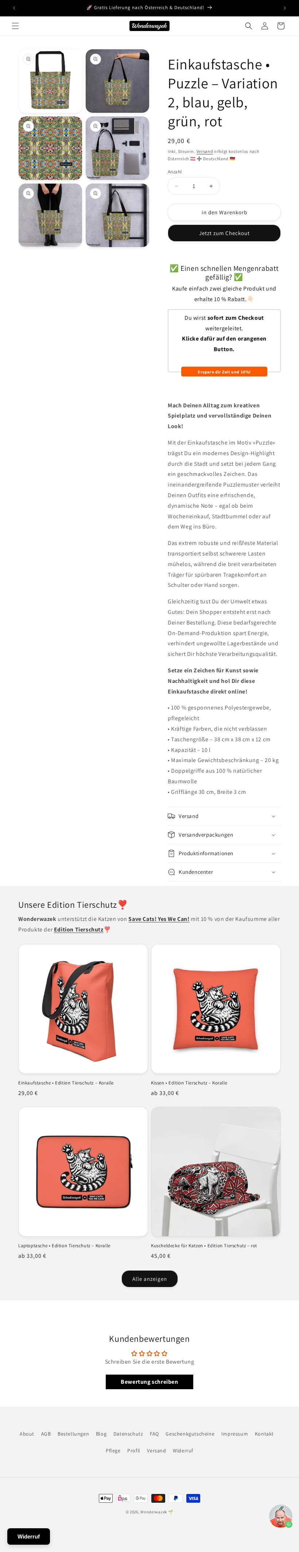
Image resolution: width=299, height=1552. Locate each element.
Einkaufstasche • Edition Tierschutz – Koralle (66, 1083)
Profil (133, 1450)
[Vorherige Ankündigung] (14, 8)
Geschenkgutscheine (190, 1433)
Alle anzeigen (149, 1278)
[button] (15, 26)
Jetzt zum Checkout (224, 233)
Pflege (113, 1450)
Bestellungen (73, 1433)
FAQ (154, 1433)
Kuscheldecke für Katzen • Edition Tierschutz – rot (204, 1246)
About (27, 1433)
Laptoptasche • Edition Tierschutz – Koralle (64, 1246)
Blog (101, 1433)
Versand (205, 151)
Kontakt (264, 1433)
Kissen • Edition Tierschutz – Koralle (189, 1083)
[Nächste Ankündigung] (285, 8)
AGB (46, 1433)
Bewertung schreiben (149, 1382)
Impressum (234, 1433)
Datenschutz (128, 1433)
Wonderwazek (153, 1511)
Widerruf (183, 1450)
